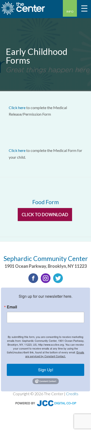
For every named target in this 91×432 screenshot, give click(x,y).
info (70, 11)
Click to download (45, 214)
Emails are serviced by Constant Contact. (54, 354)
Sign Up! (45, 369)
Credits (72, 393)
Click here (17, 107)
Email (12, 307)
